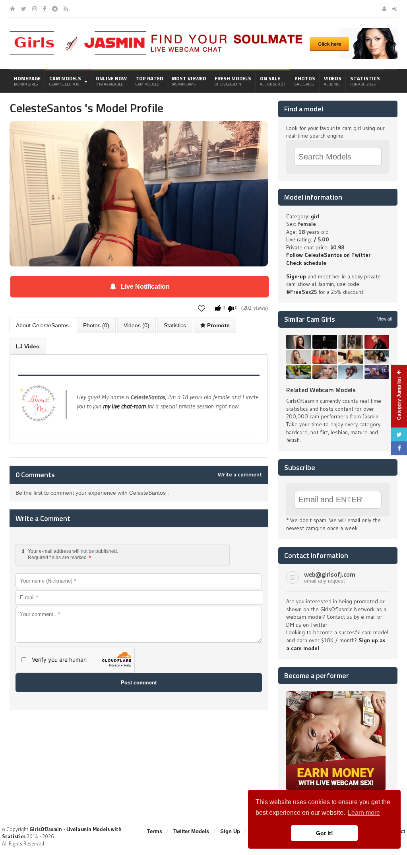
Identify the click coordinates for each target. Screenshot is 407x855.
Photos (305, 80)
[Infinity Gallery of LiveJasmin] (12, 9)
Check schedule (306, 262)
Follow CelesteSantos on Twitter (328, 254)
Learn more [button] (364, 812)
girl (315, 216)
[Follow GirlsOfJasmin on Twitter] (23, 9)
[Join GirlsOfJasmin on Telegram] (55, 9)
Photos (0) (96, 325)
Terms (154, 831)
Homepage (27, 80)
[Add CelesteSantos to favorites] (201, 308)
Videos (332, 80)
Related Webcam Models (321, 389)
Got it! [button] (324, 833)
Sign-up (296, 276)
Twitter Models (191, 831)
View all (384, 319)
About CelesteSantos (42, 325)
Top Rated (149, 80)
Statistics (365, 80)
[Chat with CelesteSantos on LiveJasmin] (139, 132)
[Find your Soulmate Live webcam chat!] (271, 30)
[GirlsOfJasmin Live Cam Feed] (66, 9)
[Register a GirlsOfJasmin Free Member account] (384, 9)
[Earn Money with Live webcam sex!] (336, 694)
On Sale (273, 80)
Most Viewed (189, 80)
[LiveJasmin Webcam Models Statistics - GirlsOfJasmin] (78, 34)
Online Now (111, 80)
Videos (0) (136, 325)
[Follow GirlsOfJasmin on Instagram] (34, 9)
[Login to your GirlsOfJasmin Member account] (394, 9)
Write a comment (240, 474)
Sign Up (230, 831)
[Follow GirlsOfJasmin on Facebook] (44, 9)
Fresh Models (233, 80)
